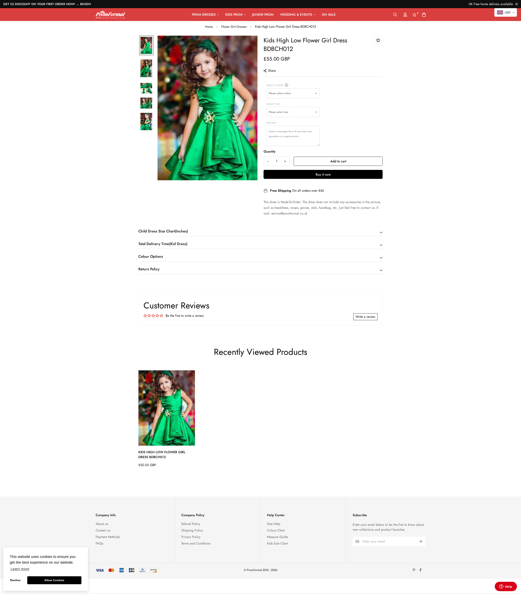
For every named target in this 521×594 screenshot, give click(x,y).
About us (102, 523)
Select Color (275, 85)
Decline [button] (15, 580)
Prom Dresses (204, 14)
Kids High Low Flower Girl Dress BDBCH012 (161, 454)
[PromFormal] (110, 14)
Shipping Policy (192, 530)
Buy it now (323, 174)
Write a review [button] (365, 316)
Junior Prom (263, 14)
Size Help (273, 523)
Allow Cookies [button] (54, 580)
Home (209, 26)
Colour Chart (276, 530)
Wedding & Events (296, 14)
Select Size (273, 104)
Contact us (103, 530)
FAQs (99, 543)
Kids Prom (233, 14)
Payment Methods (108, 537)
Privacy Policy (190, 537)
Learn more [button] (20, 569)
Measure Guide (277, 537)
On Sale (329, 14)
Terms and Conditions (195, 543)
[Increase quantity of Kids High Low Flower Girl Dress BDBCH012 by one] (285, 161)
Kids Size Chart (277, 543)
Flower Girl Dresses (234, 26)
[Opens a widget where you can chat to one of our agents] (506, 587)
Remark (271, 123)
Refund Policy (190, 523)
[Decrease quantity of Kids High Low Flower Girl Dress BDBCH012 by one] (268, 161)
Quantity (270, 151)
